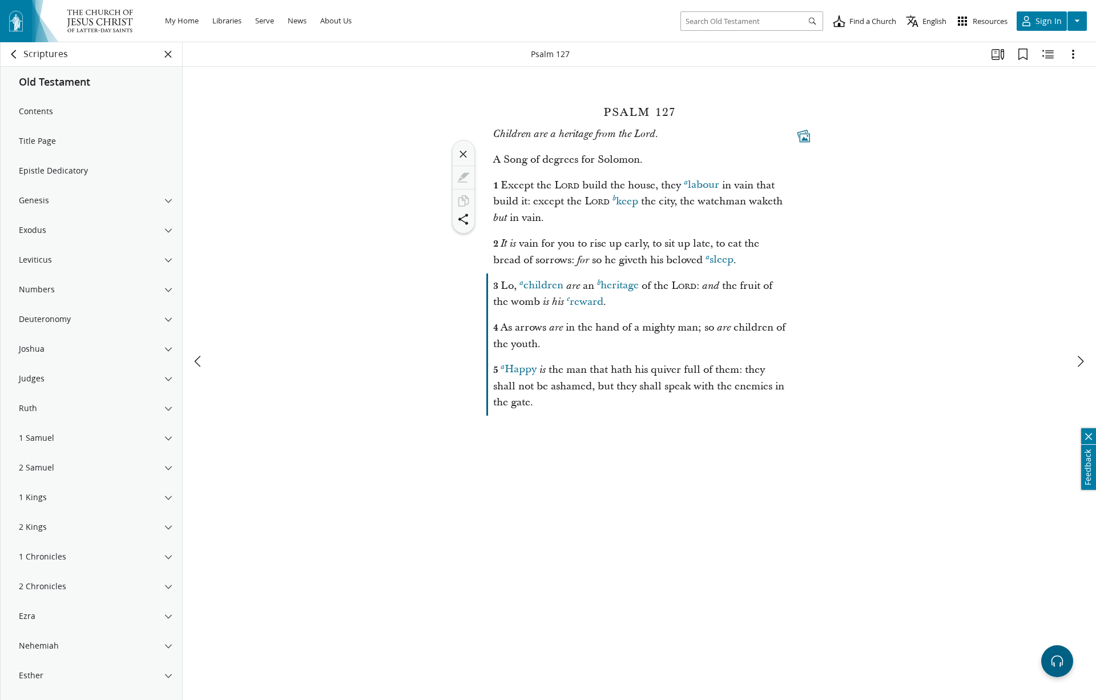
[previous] (198, 361)
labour (703, 185)
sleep (722, 260)
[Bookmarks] (1023, 54)
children (543, 286)
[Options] (1073, 54)
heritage (620, 286)
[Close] (463, 154)
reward (586, 302)
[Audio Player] (1057, 661)
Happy (521, 370)
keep (627, 201)
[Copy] (463, 201)
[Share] (463, 219)
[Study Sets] (997, 54)
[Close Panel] (168, 54)
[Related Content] (1048, 54)
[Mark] (463, 177)
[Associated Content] (804, 136)
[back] (14, 54)
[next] (1080, 361)
